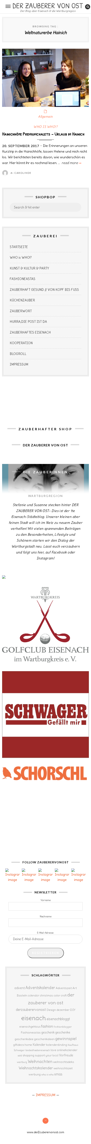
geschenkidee (24, 1039)
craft (64, 995)
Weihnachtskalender (36, 1068)
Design (51, 1010)
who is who (47, 1074)
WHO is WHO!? (21, 257)
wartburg (22, 1062)
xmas (58, 1074)
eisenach (33, 1018)
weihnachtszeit (63, 1068)
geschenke (62, 1032)
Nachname (45, 916)
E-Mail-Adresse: (45, 932)
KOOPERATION (21, 343)
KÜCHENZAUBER (22, 300)
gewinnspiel (66, 1038)
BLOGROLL (18, 354)
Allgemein (45, 117)
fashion (47, 1026)
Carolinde (22, 172)
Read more (71, 163)
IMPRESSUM (19, 364)
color (57, 995)
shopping (28, 1055)
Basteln (22, 995)
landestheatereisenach (37, 1050)
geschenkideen (44, 1039)
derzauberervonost (31, 1009)
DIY (72, 1010)
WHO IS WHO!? (45, 127)
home (28, 1045)
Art (74, 988)
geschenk (48, 1032)
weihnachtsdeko (63, 1062)
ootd (20, 1055)
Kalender (39, 1045)
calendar (33, 995)
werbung (35, 1074)
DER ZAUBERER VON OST (48, 5)
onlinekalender (67, 1050)
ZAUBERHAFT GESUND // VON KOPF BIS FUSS (44, 290)
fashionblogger (63, 1026)
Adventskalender (40, 987)
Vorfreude (66, 1055)
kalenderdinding (56, 1045)
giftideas (18, 1045)
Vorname (46, 900)
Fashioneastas (31, 1032)
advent (19, 988)
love (53, 1050)
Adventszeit (64, 988)
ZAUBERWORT (21, 311)
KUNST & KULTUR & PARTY (29, 268)
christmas (46, 995)
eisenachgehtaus (29, 1026)
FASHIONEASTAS (22, 279)
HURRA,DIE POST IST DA (28, 322)
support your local (46, 1055)
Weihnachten (40, 1061)
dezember (63, 1010)
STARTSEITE (19, 247)
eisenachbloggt (58, 1019)
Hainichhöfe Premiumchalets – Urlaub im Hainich (43, 134)
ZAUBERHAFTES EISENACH (30, 332)
